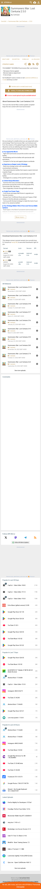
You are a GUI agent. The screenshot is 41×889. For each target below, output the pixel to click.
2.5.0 (6, 251)
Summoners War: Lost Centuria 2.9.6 (19, 320)
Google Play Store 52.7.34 (16, 612)
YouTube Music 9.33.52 (15, 639)
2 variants (12, 289)
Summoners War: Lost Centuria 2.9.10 (20, 287)
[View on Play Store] (29, 64)
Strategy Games (8, 64)
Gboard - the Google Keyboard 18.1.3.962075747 (17, 790)
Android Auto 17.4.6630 (15, 704)
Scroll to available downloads (22, 91)
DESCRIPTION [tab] (15, 59)
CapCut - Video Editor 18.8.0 (16, 585)
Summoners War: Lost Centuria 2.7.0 (19, 354)
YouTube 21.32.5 (13, 625)
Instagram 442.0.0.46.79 (15, 691)
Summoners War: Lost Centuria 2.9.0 (19, 337)
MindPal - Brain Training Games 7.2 (18, 842)
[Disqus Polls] (20, 404)
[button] (25, 64)
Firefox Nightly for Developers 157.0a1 (20, 802)
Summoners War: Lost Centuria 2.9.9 (19, 295)
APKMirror (8, 2)
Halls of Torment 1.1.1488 (16, 849)
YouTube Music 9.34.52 (15, 750)
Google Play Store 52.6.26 (16, 618)
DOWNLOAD (25, 59)
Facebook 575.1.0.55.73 (15, 777)
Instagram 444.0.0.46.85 (15, 743)
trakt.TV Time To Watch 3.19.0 (17, 836)
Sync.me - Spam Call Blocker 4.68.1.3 (19, 862)
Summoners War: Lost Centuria (17, 21)
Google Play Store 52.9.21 (16, 711)
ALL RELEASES (36, 59)
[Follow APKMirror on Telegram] (25, 538)
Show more (19, 217)
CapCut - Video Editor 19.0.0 (16, 598)
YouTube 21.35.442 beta (15, 763)
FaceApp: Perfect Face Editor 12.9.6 (19, 809)
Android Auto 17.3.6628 (15, 678)
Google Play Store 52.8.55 (16, 632)
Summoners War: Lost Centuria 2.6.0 (19, 362)
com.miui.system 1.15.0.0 (16, 718)
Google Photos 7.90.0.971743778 (18, 783)
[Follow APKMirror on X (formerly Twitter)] (6, 538)
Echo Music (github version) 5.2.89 (18, 605)
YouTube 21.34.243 (14, 698)
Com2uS (16, 15)
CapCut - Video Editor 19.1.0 (16, 592)
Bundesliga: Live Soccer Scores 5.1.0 (19, 829)
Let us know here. (24, 878)
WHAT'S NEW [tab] (5, 59)
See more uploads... (20, 370)
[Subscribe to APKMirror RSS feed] (35, 538)
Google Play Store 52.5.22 (16, 645)
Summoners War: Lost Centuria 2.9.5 (19, 329)
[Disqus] (20, 454)
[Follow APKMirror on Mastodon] (15, 538)
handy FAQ (14, 242)
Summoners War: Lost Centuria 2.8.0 (19, 345)
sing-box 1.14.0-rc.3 (14, 822)
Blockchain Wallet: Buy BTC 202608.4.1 (20, 816)
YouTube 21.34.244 (14, 770)
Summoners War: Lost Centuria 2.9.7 (19, 312)
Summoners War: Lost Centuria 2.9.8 (19, 304)
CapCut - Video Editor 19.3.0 (16, 684)
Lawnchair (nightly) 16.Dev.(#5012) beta (20, 856)
